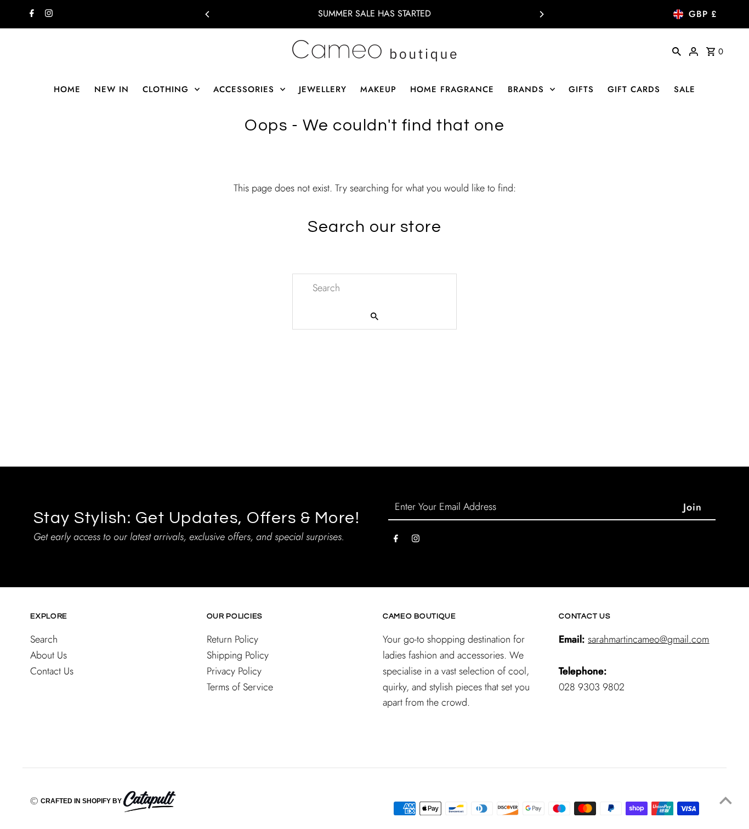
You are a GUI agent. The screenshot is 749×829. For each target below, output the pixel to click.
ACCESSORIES (243, 89)
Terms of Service (240, 687)
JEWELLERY (323, 89)
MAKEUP (378, 89)
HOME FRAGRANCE (452, 89)
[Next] (541, 14)
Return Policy (232, 639)
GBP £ (703, 14)
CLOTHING (166, 89)
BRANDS (526, 89)
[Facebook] (30, 14)
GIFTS (581, 89)
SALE (684, 89)
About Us (48, 655)
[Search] (676, 50)
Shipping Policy (238, 655)
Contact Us (51, 671)
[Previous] (208, 14)
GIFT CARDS (634, 89)
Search (44, 639)
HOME (67, 89)
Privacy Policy (234, 671)
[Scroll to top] (725, 800)
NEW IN (111, 89)
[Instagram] (47, 14)
